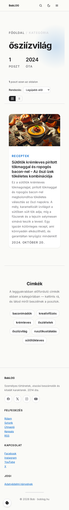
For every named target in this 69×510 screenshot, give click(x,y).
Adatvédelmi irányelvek (18, 484)
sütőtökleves (34, 340)
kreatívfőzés (48, 313)
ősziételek (45, 322)
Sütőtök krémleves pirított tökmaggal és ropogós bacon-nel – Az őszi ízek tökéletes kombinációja (34, 169)
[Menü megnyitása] (57, 5)
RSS (6, 435)
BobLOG (14, 5)
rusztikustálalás (45, 331)
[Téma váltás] (48, 5)
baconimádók (22, 313)
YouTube (9, 461)
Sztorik (8, 422)
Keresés (9, 431)
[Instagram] (27, 399)
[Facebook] (8, 399)
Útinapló (9, 427)
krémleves (23, 322)
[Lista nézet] (19, 98)
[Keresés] (40, 5)
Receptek (20, 156)
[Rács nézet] (12, 98)
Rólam (8, 418)
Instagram (10, 457)
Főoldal (16, 33)
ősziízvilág (19, 331)
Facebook (10, 453)
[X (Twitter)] (17, 399)
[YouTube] (36, 399)
